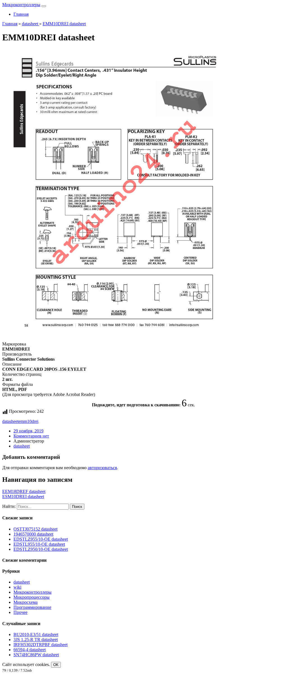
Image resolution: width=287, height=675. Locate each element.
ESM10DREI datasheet (23, 496)
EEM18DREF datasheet (23, 491)
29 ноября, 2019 (28, 431)
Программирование (32, 607)
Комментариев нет (31, 436)
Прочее (20, 612)
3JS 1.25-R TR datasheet (35, 639)
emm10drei (28, 421)
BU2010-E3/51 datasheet (35, 634)
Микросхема (25, 602)
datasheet (10, 421)
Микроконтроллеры (21, 4)
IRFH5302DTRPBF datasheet (40, 644)
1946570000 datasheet (33, 534)
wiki (17, 587)
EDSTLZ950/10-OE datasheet (40, 549)
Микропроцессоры (31, 597)
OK (56, 665)
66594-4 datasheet (29, 649)
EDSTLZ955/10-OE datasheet (40, 539)
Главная (21, 14)
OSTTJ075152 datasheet (35, 529)
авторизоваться (102, 467)
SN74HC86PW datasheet (36, 654)
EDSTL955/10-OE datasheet (39, 544)
